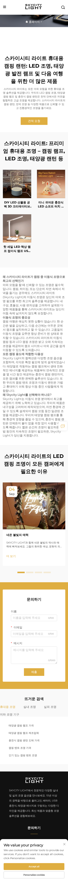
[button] (21, 572)
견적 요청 (34, 121)
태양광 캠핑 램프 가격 (21, 725)
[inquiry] (62, 426)
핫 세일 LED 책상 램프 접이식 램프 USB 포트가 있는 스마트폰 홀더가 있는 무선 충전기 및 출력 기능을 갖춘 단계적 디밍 (17, 249)
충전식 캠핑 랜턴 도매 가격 (24, 740)
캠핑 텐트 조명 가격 (20, 747)
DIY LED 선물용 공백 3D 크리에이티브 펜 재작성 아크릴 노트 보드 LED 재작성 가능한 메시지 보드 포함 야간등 (17, 205)
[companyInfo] (34, 7)
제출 (34, 672)
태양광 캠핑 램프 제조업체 (24, 733)
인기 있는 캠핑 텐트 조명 (23, 755)
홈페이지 (34, 21)
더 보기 (11, 556)
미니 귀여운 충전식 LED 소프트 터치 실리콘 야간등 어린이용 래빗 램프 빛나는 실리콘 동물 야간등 (51, 205)
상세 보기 (17, 184)
